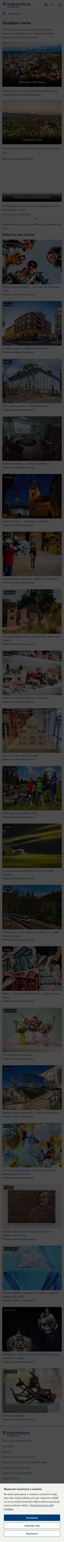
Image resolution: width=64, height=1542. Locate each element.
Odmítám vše (32, 1525)
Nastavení (32, 1533)
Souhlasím (32, 1517)
